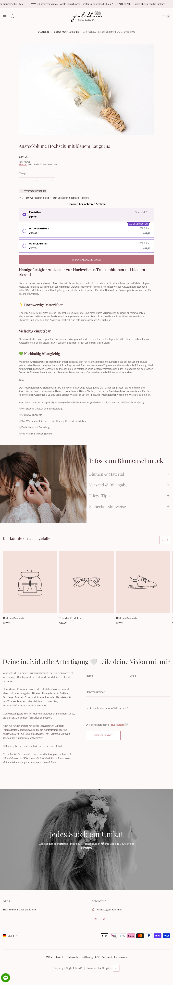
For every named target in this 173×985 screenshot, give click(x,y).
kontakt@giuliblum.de (109, 909)
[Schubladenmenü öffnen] (4, 16)
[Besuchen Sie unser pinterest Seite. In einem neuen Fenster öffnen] (104, 919)
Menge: (23, 173)
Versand (23, 164)
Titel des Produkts (13, 618)
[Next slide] (167, 540)
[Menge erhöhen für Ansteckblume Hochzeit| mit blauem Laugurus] (52, 181)
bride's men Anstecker (66, 32)
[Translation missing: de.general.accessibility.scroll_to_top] (116, 968)
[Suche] (13, 16)
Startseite (43, 32)
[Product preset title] (30, 582)
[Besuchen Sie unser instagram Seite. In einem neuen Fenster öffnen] (95, 919)
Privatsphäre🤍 (118, 724)
